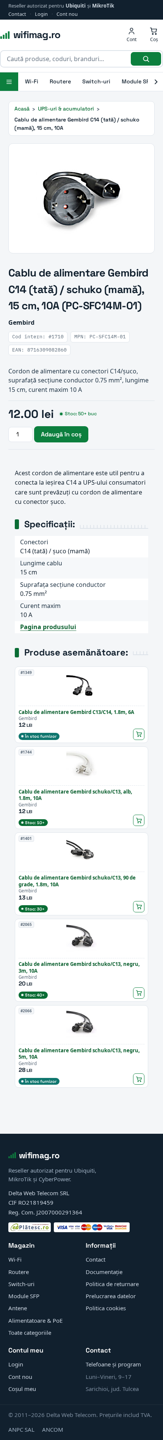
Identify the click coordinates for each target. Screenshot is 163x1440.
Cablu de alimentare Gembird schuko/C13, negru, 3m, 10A (79, 967)
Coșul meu (22, 1388)
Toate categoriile (29, 1332)
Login (41, 14)
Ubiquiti (76, 5)
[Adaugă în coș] (138, 734)
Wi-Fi (31, 81)
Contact (17, 14)
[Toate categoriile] (9, 81)
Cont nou (67, 14)
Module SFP (137, 81)
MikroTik (103, 5)
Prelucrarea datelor (111, 1296)
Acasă (22, 108)
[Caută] (146, 59)
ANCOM (52, 1429)
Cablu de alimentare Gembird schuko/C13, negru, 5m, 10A (79, 1054)
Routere (60, 81)
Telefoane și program (113, 1364)
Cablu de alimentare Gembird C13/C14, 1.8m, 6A (76, 712)
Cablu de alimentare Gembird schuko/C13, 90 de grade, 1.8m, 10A (77, 881)
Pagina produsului (48, 627)
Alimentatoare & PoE (35, 1320)
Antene (17, 1308)
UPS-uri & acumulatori (66, 108)
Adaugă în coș (61, 434)
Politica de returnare (112, 1284)
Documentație (104, 1272)
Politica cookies (106, 1308)
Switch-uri (96, 81)
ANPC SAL (21, 1429)
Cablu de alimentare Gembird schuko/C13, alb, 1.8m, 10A (75, 795)
